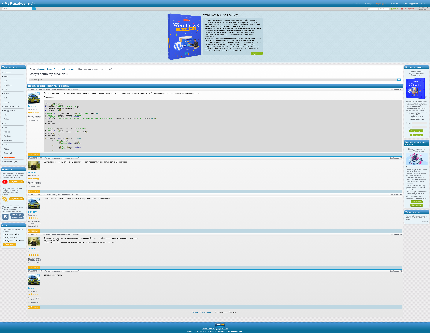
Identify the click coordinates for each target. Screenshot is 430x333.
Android (7, 132)
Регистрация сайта (11, 106)
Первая (195, 312)
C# (5, 123)
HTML (6, 77)
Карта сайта (9, 153)
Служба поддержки (410, 4)
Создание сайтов (12, 234)
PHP (5, 89)
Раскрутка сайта (10, 111)
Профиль (34, 155)
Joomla (6, 102)
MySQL (7, 94)
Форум (6, 149)
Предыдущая (205, 312)
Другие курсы (416, 135)
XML (5, 98)
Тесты (423, 4)
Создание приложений (14, 241)
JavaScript (8, 85)
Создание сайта (60, 69)
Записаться (416, 202)
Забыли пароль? (422, 8)
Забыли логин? (422, 9)
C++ (5, 128)
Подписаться (16, 182)
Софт (6, 145)
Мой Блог (394, 4)
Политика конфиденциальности (215, 329)
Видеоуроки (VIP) (11, 162)
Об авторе (368, 4)
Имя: (408, 127)
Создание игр (11, 237)
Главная (357, 4)
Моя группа (17, 218)
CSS (5, 81)
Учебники (7, 136)
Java (5, 115)
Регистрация (409, 9)
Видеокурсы (381, 4)
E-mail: (408, 123)
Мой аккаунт (17, 215)
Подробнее (256, 54)
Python (6, 119)
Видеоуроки (9, 140)
